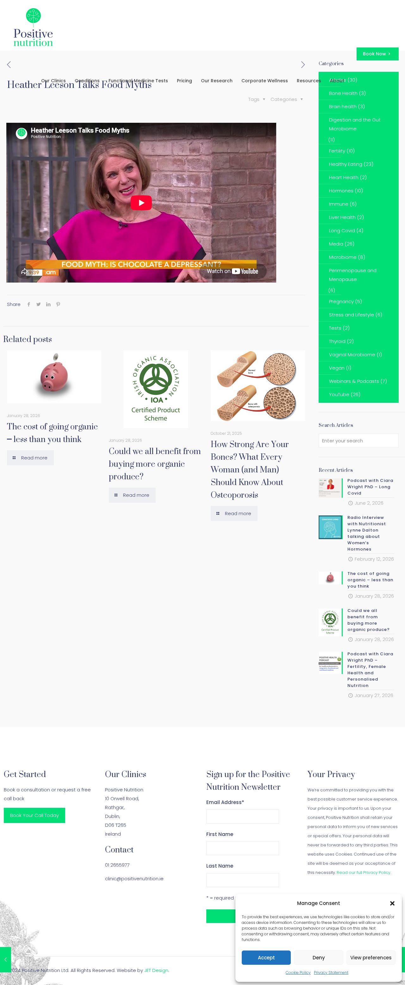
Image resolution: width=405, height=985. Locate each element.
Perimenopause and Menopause (353, 275)
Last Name (219, 866)
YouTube (339, 394)
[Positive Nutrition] (33, 27)
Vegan (337, 368)
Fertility (337, 150)
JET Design (156, 970)
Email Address (225, 802)
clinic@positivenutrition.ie (134, 878)
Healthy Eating (345, 164)
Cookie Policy (298, 972)
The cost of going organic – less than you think (52, 432)
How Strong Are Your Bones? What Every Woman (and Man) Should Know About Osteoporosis (250, 469)
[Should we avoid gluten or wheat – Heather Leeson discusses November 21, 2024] (5, 959)
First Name (219, 834)
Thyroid (337, 341)
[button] (392, 903)
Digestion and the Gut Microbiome (355, 124)
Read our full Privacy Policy (363, 872)
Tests (335, 328)
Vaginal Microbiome (352, 354)
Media (336, 243)
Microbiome (343, 257)
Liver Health (342, 217)
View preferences (371, 957)
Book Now (374, 54)
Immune (338, 204)
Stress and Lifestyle (351, 314)
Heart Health (343, 177)
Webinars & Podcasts (354, 381)
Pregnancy (341, 301)
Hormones (341, 190)
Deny (319, 957)
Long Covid (342, 230)
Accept (266, 957)
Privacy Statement (331, 972)
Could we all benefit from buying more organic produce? (155, 464)
